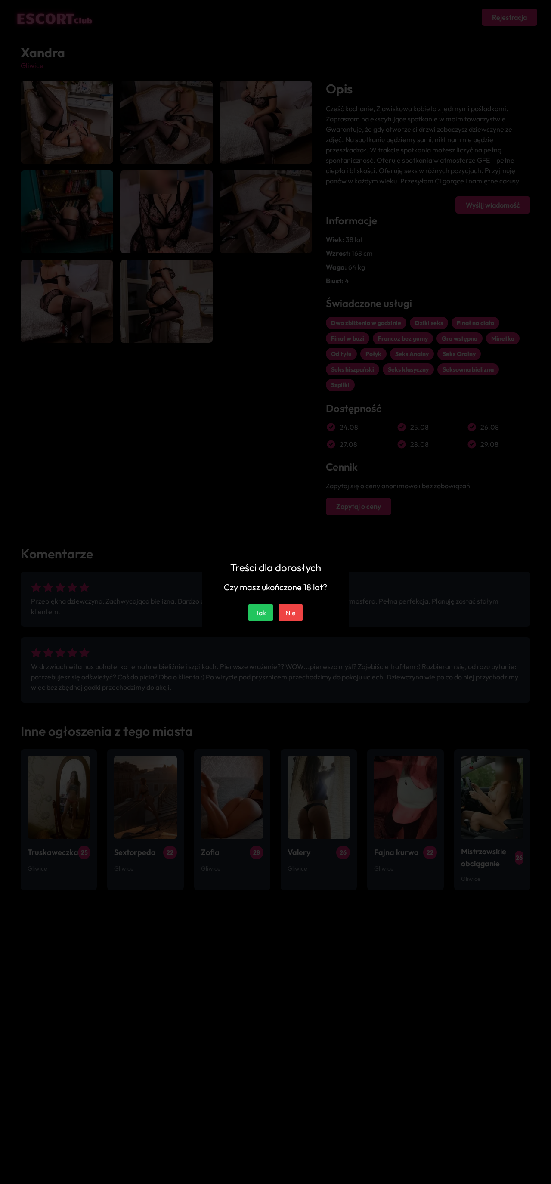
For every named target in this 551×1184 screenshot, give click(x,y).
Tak (260, 612)
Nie (290, 612)
